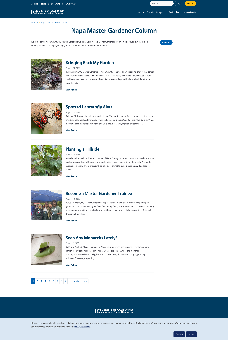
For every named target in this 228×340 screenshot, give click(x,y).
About (141, 12)
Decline (179, 334)
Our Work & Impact (155, 12)
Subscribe (166, 42)
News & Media (189, 12)
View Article (71, 89)
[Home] (47, 12)
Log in (179, 3)
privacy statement (82, 326)
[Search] (172, 3)
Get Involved (174, 12)
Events (57, 3)
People (43, 3)
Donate (190, 3)
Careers (34, 3)
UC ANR (34, 22)
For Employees (69, 3)
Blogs (50, 3)
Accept (191, 334)
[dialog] (114, 329)
